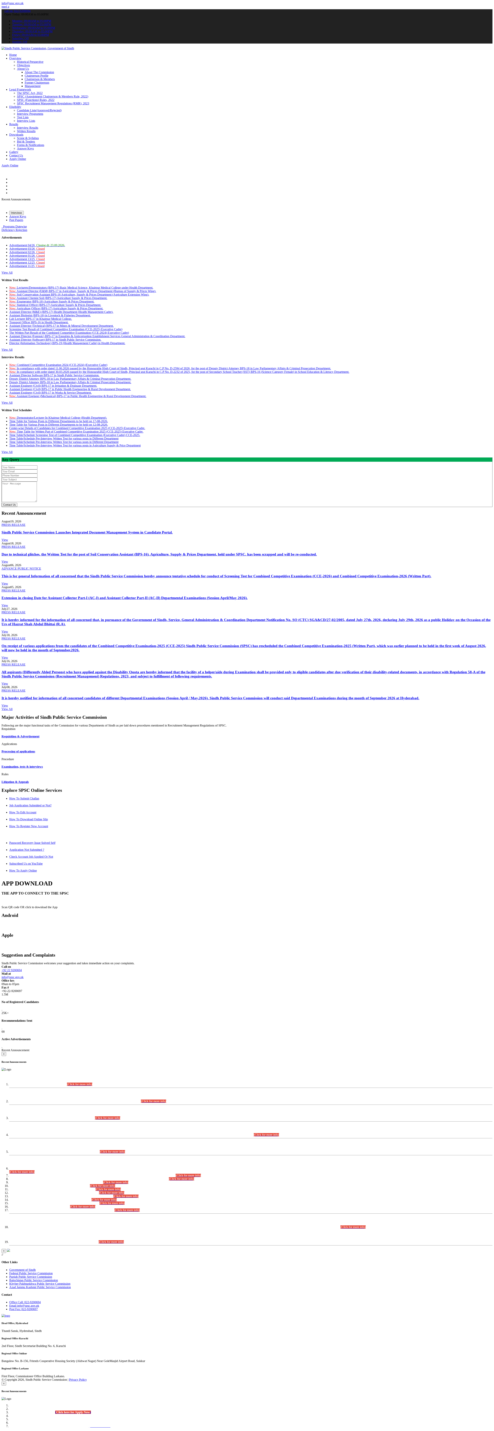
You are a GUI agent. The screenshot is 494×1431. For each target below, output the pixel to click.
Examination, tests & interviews (22, 766)
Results (13, 124)
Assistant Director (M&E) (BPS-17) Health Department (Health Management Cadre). (61, 312)
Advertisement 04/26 (37, 245)
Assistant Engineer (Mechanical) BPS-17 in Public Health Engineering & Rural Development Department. (77, 396)
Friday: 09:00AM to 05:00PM (30, 34)
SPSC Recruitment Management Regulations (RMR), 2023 (53, 103)
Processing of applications (18, 751)
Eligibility (15, 106)
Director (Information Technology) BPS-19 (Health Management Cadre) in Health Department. (67, 343)
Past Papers (16, 220)
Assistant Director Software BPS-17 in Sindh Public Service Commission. (54, 375)
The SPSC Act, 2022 (30, 93)
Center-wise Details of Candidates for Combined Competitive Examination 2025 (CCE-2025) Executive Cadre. (77, 428)
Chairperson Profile (36, 75)
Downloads (16, 134)
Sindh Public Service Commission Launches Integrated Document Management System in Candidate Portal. (87, 532)
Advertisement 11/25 (27, 266)
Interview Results (27, 127)
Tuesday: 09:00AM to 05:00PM (31, 24)
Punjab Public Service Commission (30, 1276)
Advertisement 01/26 (27, 255)
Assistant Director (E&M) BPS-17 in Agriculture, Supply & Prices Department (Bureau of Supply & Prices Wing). (82, 291)
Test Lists (23, 117)
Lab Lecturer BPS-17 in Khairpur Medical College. (40, 318)
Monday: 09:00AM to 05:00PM (31, 21)
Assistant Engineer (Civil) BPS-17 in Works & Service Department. (50, 392)
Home (13, 54)
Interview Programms (30, 113)
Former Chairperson (37, 82)
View (5, 539)
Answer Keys (25, 148)
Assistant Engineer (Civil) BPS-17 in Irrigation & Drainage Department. (53, 385)
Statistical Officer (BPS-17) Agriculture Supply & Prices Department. (55, 305)
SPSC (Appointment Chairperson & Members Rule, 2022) (52, 96)
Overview (15, 58)
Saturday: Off (20, 38)
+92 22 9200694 (12, 970)
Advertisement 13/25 (27, 259)
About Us (23, 68)
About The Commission (39, 72)
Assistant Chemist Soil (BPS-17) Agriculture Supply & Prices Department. (58, 298)
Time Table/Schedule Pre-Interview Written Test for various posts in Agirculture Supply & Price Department (75, 445)
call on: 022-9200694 (17, 11)
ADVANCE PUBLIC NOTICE (21, 568)
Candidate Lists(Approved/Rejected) (39, 110)
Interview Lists (26, 120)
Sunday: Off (19, 41)
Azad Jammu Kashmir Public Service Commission (40, 1287)
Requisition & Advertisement (20, 736)
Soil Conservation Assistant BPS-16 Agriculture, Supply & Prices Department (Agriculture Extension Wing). (79, 294)
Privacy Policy (78, 1379)
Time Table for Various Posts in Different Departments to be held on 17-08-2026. (58, 421)
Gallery (13, 152)
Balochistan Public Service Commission (33, 1280)
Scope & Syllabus (28, 138)
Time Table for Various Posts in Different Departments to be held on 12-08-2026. (58, 424)
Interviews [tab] (16, 212)
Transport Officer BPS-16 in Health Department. (39, 322)
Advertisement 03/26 (27, 248)
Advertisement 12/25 (27, 262)
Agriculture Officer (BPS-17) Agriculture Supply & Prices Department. (56, 308)
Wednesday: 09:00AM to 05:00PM (33, 27)
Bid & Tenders (26, 141)
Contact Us (16, 155)
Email (24, 1305)
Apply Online (17, 159)
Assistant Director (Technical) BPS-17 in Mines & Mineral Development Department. (61, 325)
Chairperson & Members (40, 79)
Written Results (26, 131)
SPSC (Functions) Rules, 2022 (35, 100)
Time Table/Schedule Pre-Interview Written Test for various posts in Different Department (63, 438)
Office (25, 1302)
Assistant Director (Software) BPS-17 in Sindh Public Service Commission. (55, 339)
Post (23, 1309)
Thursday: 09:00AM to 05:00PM (32, 31)
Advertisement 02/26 (27, 252)
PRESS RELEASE (13, 524)
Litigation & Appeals (15, 782)
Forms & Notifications (30, 145)
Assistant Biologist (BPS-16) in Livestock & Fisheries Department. (50, 315)
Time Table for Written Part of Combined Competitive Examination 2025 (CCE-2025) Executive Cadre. (76, 431)
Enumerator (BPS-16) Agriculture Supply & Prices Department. (51, 301)
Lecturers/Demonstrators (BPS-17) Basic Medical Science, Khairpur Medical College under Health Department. (81, 287)
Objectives (23, 65)
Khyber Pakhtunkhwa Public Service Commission (39, 1283)
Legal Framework (20, 89)
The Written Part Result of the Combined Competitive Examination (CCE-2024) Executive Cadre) (69, 332)
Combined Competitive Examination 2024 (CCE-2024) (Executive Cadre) (58, 365)
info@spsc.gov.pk (13, 3)
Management (33, 86)
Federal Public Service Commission (31, 1273)
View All (7, 272)
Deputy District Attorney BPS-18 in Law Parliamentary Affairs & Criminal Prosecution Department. (70, 378)
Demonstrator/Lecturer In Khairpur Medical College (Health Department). (58, 417)
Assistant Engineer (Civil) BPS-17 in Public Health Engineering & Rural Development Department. (70, 389)
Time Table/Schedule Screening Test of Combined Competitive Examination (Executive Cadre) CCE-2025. (74, 435)
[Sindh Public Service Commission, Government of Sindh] (38, 48)
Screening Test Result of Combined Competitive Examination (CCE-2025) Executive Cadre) (65, 329)
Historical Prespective (30, 61)
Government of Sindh (22, 1269)
